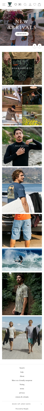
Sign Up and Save (21, 404)
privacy (22, 393)
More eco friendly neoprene (22, 380)
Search (22, 368)
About (22, 376)
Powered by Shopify (22, 409)
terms (22, 389)
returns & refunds (22, 397)
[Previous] (35, 46)
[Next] (40, 46)
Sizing (22, 384)
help (22, 372)
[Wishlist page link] (15, 4)
